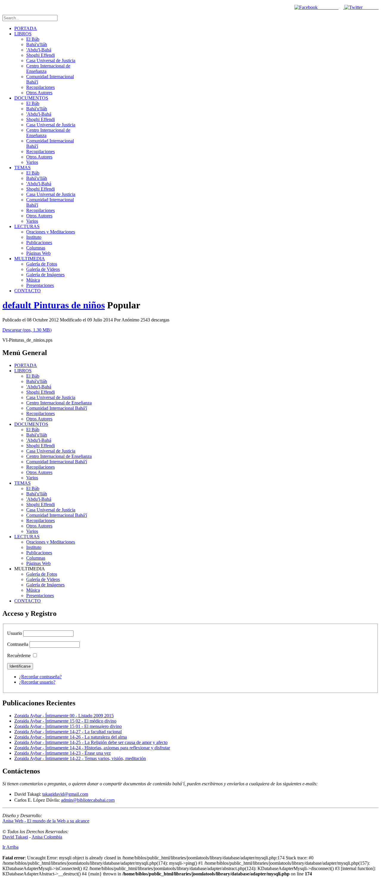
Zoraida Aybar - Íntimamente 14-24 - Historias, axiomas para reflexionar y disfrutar (92, 747)
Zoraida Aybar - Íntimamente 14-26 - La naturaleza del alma (70, 737)
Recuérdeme (19, 655)
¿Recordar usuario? (37, 682)
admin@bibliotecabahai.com (88, 800)
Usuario (14, 633)
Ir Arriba (10, 847)
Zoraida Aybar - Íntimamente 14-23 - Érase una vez (62, 753)
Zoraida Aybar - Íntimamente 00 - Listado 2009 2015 (64, 715)
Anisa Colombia (47, 836)
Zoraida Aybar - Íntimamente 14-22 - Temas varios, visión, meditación (80, 758)
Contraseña (17, 644)
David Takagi (15, 836)
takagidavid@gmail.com (65, 794)
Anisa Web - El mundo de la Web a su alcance (45, 820)
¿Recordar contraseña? (40, 676)
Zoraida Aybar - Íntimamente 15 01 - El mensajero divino (68, 726)
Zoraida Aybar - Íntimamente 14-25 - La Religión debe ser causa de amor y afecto (91, 742)
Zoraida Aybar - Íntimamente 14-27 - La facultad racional (68, 731)
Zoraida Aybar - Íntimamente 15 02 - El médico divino (65, 720)
